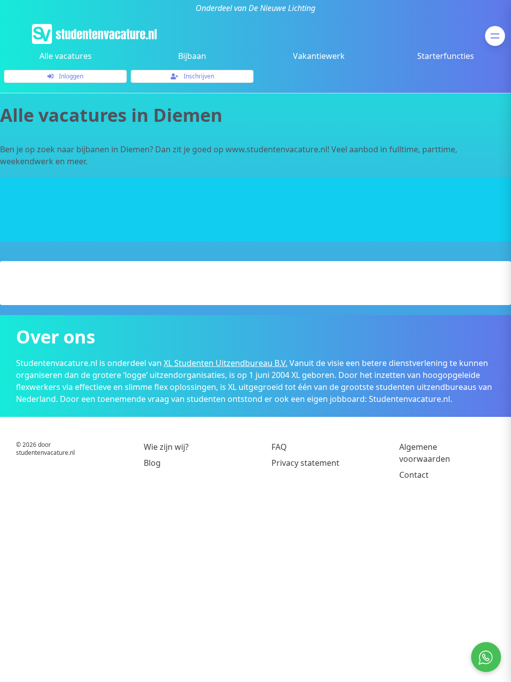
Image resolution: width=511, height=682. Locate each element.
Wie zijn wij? (166, 446)
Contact (414, 474)
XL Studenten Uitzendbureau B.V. (225, 362)
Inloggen (70, 76)
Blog (152, 462)
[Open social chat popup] (486, 657)
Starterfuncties (445, 55)
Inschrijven (198, 76)
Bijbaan (192, 55)
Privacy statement (305, 462)
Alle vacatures (65, 55)
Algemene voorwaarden (424, 452)
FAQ (279, 446)
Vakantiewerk (319, 55)
